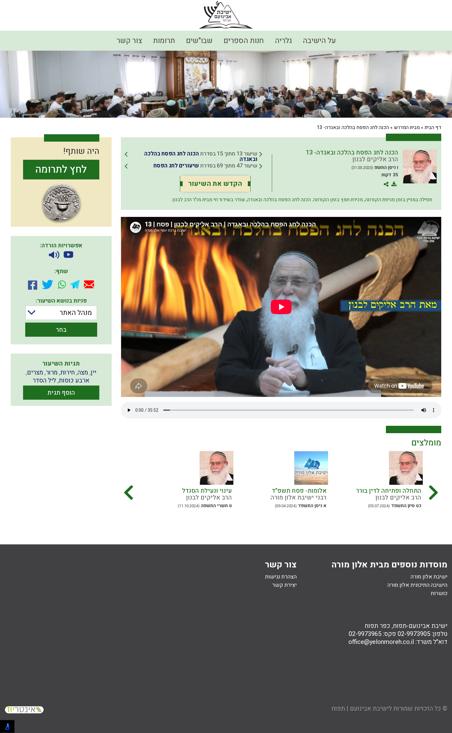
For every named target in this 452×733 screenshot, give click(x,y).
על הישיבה (319, 40)
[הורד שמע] (54, 255)
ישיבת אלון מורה (428, 577)
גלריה (283, 40)
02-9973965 (365, 633)
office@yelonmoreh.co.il (381, 641)
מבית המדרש (407, 127)
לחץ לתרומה (61, 169)
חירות (67, 372)
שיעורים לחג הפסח (176, 166)
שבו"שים (199, 40)
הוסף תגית (61, 392)
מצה (82, 372)
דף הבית (433, 127)
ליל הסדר (44, 380)
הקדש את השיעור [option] (215, 183)
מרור (51, 372)
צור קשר (129, 40)
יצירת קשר (284, 585)
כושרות (439, 593)
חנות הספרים (244, 40)
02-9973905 (414, 633)
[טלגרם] (75, 284)
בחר (61, 329)
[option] (375, 485)
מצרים (35, 372)
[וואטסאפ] (62, 284)
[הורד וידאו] (68, 255)
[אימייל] (89, 284)
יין (93, 372)
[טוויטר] (47, 284)
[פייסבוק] (32, 284)
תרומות (164, 40)
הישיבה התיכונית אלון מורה (417, 585)
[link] (193, 156)
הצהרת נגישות (281, 577)
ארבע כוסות (74, 380)
